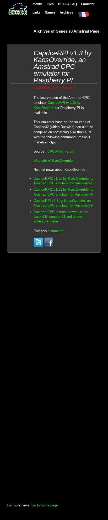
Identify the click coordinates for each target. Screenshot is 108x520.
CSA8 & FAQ (67, 4)
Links (37, 12)
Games (50, 12)
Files (50, 4)
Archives (66, 12)
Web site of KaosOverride (53, 160)
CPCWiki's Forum (60, 151)
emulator (56, 231)
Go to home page (44, 505)
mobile (37, 4)
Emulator (88, 4)
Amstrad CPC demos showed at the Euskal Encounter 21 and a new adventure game (61, 216)
